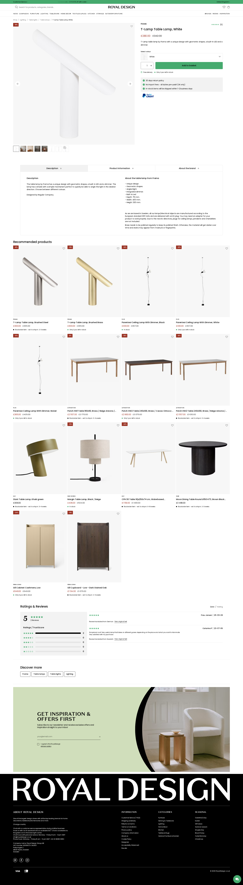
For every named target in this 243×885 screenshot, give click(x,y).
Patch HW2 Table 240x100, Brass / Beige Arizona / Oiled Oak (200, 411)
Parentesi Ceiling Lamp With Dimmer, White (197, 322)
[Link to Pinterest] (15, 860)
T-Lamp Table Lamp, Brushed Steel (30, 322)
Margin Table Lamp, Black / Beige (84, 499)
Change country (19, 824)
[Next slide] (130, 83)
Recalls (124, 848)
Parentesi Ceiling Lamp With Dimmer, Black (143, 322)
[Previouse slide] (17, 83)
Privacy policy (127, 830)
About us (125, 836)
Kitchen (161, 830)
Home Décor (162, 827)
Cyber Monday (200, 836)
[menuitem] (15, 14)
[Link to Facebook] (21, 860)
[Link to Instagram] (27, 860)
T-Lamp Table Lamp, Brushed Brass (85, 322)
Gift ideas (198, 824)
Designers (125, 842)
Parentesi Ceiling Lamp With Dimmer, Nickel (34, 411)
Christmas (199, 839)
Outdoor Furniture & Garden (168, 836)
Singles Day (199, 830)
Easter (197, 821)
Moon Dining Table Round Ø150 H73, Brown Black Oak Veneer (200, 499)
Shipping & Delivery (129, 821)
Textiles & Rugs (164, 833)
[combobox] (223, 2)
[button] (223, 2)
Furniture (161, 818)
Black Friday (199, 833)
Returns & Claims (128, 824)
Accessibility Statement (130, 845)
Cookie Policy (126, 839)
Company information (130, 833)
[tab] (54, 168)
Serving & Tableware (166, 821)
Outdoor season (201, 827)
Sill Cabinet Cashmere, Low (26, 588)
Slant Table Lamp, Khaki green (28, 499)
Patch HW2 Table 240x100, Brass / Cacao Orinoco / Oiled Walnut (147, 411)
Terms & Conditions (129, 827)
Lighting (161, 824)
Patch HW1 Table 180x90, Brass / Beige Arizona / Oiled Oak (91, 411)
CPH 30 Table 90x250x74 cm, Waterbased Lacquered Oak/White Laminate (143, 499)
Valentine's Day (201, 818)
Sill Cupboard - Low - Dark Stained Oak (87, 588)
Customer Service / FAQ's (131, 818)
